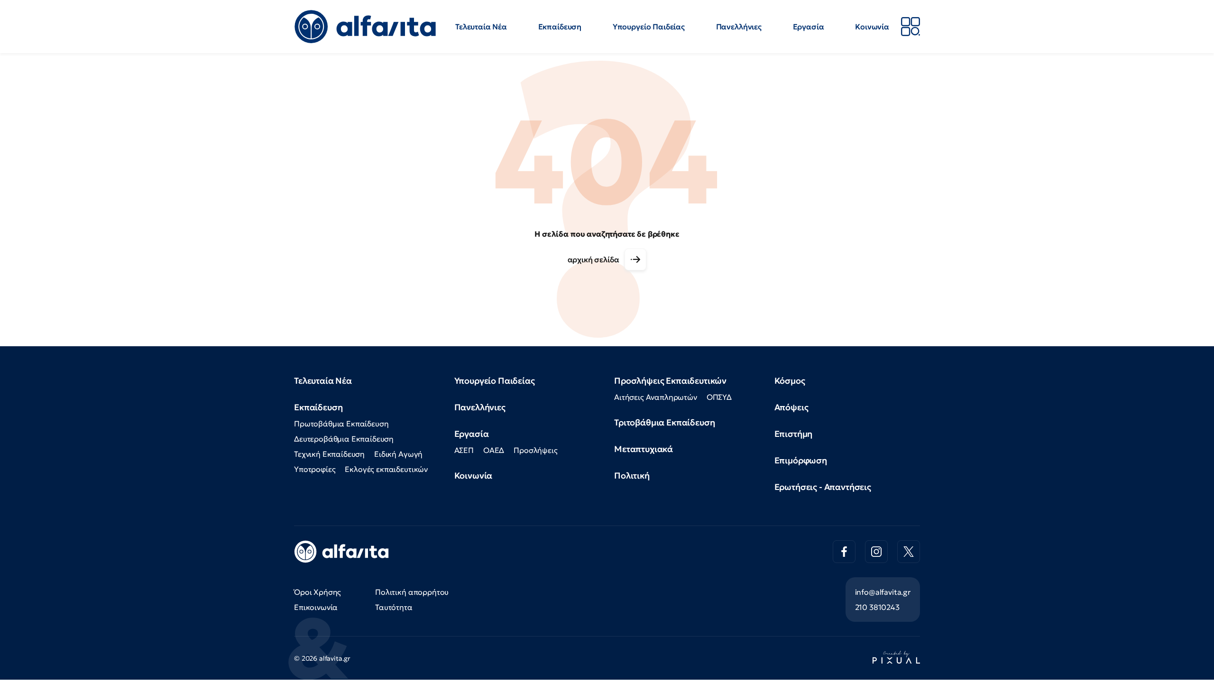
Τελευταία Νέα (481, 26)
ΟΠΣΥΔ (719, 397)
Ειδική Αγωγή (398, 454)
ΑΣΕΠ (464, 450)
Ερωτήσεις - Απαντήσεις (822, 486)
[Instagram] (876, 552)
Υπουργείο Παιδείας (649, 26)
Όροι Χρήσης (317, 592)
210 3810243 (877, 607)
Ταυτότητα (394, 607)
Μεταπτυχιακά (643, 448)
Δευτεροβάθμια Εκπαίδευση (344, 438)
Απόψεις (791, 407)
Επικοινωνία (316, 607)
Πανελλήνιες (739, 26)
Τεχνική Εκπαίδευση (329, 454)
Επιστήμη (793, 433)
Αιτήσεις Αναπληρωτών (655, 397)
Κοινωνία (872, 26)
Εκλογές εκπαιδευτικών (386, 469)
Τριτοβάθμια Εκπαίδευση (664, 422)
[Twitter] (909, 552)
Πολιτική (632, 475)
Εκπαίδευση (559, 26)
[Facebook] (844, 552)
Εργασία (808, 26)
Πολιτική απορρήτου (412, 592)
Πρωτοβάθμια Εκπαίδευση (341, 423)
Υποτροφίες (314, 469)
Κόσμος (789, 380)
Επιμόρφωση (800, 460)
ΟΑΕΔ (493, 450)
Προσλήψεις (535, 450)
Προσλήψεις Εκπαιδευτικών (670, 380)
